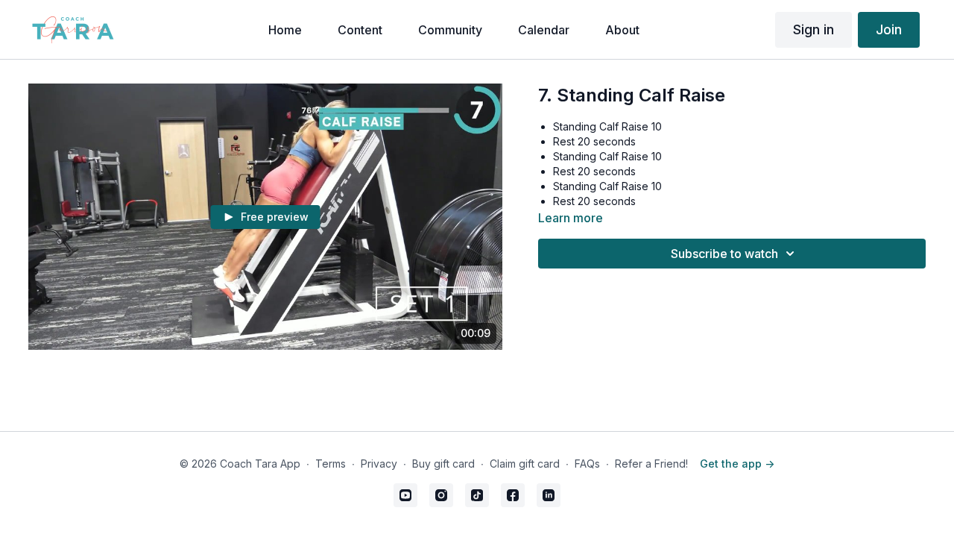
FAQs (587, 463)
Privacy (379, 463)
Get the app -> (737, 463)
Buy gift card (443, 463)
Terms (330, 463)
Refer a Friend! (651, 463)
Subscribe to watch (724, 253)
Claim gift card (525, 463)
